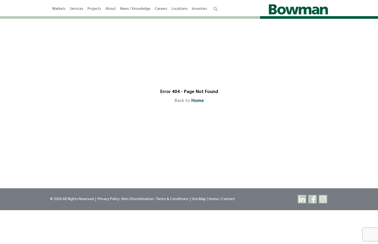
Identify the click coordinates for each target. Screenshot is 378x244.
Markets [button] (58, 9)
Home (197, 100)
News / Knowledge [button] (135, 9)
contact (228, 199)
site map (198, 199)
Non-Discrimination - (139, 199)
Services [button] (76, 9)
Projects (94, 9)
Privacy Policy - (110, 199)
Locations (179, 9)
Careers (161, 9)
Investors (199, 9)
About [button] (110, 9)
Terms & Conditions (172, 199)
